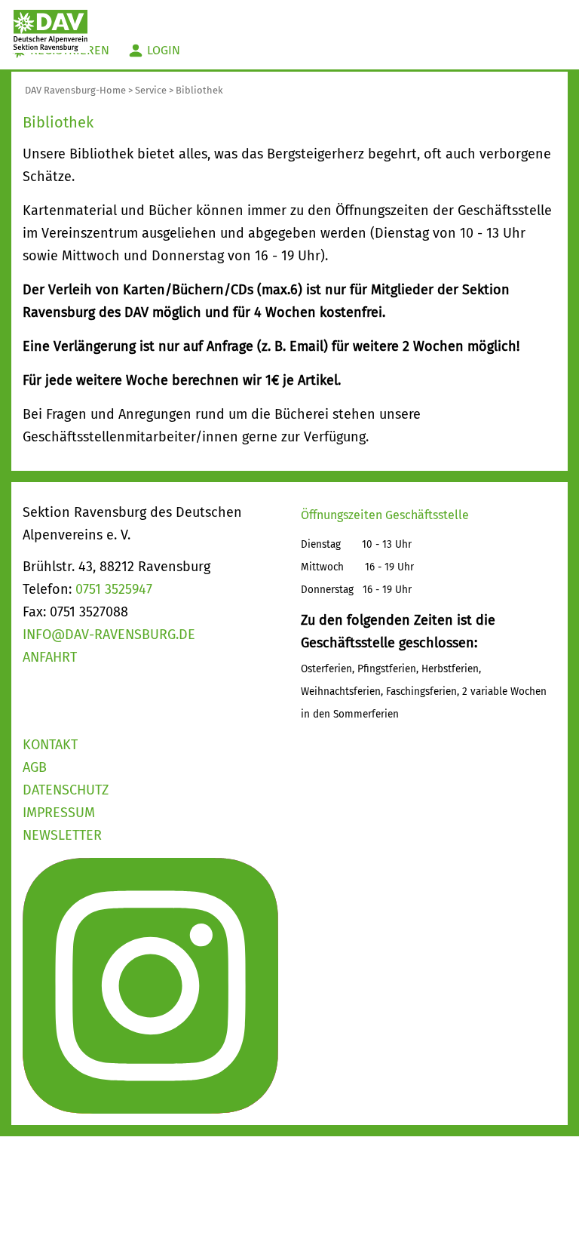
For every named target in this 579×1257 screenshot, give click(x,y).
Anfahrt (50, 657)
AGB (35, 767)
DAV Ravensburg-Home (75, 90)
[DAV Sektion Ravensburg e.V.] (150, 984)
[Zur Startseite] (50, 29)
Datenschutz (66, 790)
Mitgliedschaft (380, 15)
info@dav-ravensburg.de (109, 634)
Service (151, 90)
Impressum (59, 812)
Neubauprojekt (495, 15)
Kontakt (50, 744)
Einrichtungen (200, 15)
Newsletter (62, 835)
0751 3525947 (113, 589)
